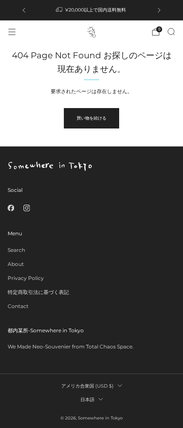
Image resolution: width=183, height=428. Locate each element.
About (16, 264)
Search (16, 250)
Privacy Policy (26, 278)
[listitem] (91, 10)
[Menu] (12, 32)
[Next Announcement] (159, 10)
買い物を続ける (91, 118)
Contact (18, 306)
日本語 (87, 399)
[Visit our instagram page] (26, 208)
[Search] (171, 31)
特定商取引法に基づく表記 (38, 292)
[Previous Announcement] (24, 10)
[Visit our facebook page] (11, 208)
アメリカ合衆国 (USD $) (87, 386)
